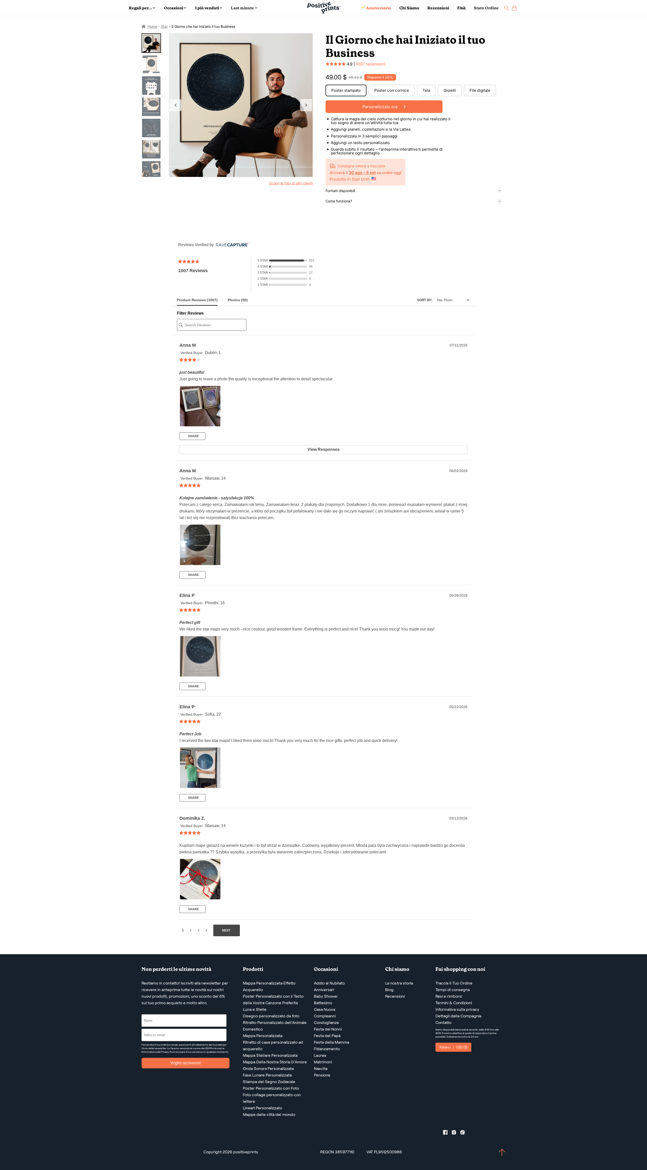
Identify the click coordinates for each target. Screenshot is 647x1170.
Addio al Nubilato (329, 983)
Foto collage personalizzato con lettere (272, 1098)
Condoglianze (326, 1022)
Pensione (322, 1075)
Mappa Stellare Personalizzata (270, 1055)
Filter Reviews (190, 313)
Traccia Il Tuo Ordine (453, 983)
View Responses (324, 449)
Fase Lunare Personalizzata (267, 1075)
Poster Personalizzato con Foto (271, 1088)
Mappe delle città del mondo (269, 1114)
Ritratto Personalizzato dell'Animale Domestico (275, 1025)
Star (164, 26)
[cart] (514, 8)
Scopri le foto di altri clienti (291, 183)
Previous (176, 105)
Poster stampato (346, 90)
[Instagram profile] (456, 1133)
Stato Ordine (486, 8)
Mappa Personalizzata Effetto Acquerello (269, 986)
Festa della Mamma (331, 1042)
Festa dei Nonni (328, 1029)
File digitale (480, 90)
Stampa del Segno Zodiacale (269, 1082)
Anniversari (324, 990)
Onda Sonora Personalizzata (268, 1068)
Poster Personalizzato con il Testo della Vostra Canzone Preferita (273, 999)
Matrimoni (323, 1062)
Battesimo (323, 1003)
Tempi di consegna (452, 990)
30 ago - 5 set (362, 172)
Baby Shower (326, 996)
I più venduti (207, 8)
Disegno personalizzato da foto (271, 1016)
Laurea (320, 1055)
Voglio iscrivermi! (185, 1063)
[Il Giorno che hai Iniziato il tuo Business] (241, 105)
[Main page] (323, 8)
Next (306, 105)
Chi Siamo (409, 8)
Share (193, 436)
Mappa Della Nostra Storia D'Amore (275, 1062)
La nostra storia (399, 983)
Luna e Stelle (254, 1009)
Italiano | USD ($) (453, 1047)
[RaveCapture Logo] (231, 245)
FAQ (461, 8)
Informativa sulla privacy (457, 1009)
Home (152, 26)
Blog (389, 990)
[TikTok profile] (464, 1133)
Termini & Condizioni (453, 1003)
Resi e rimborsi (448, 996)
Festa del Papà (327, 1036)
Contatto (443, 1022)
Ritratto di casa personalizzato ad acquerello (273, 1045)
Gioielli (450, 90)
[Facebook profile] (447, 1133)
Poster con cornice (391, 90)
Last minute (242, 8)
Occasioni (173, 8)
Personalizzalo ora (380, 106)
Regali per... (140, 8)
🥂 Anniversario (375, 8)
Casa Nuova (324, 1009)
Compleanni (325, 1016)
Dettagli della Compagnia (458, 1016)
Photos (238, 300)
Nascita (320, 1068)
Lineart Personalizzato (262, 1108)
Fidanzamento (327, 1049)
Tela (426, 90)
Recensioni (438, 8)
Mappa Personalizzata (262, 1036)
